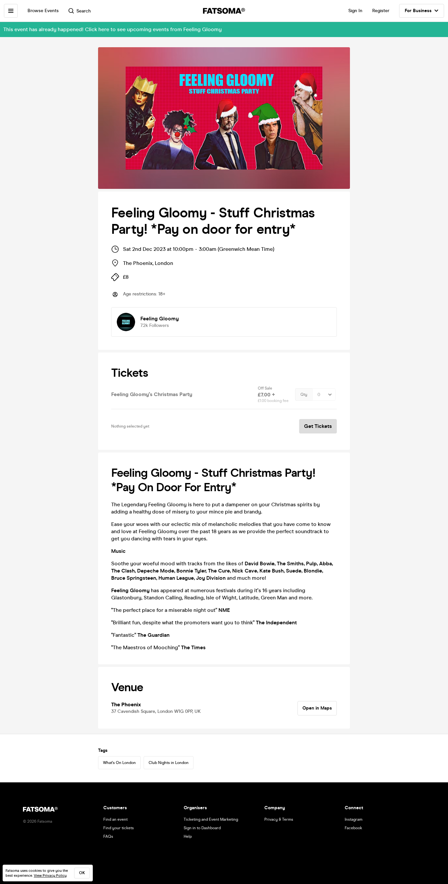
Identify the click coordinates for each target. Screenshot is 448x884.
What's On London (119, 762)
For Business (418, 10)
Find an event (115, 819)
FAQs (108, 836)
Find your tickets (118, 828)
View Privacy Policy (50, 876)
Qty (303, 394)
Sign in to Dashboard (202, 828)
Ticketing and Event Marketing (211, 819)
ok (82, 873)
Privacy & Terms (278, 819)
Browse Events (43, 10)
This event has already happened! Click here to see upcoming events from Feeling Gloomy (112, 29)
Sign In (355, 10)
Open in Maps (317, 708)
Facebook (353, 828)
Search (83, 11)
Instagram (353, 819)
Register (380, 10)
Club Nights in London (169, 762)
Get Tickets (318, 426)
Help (188, 836)
